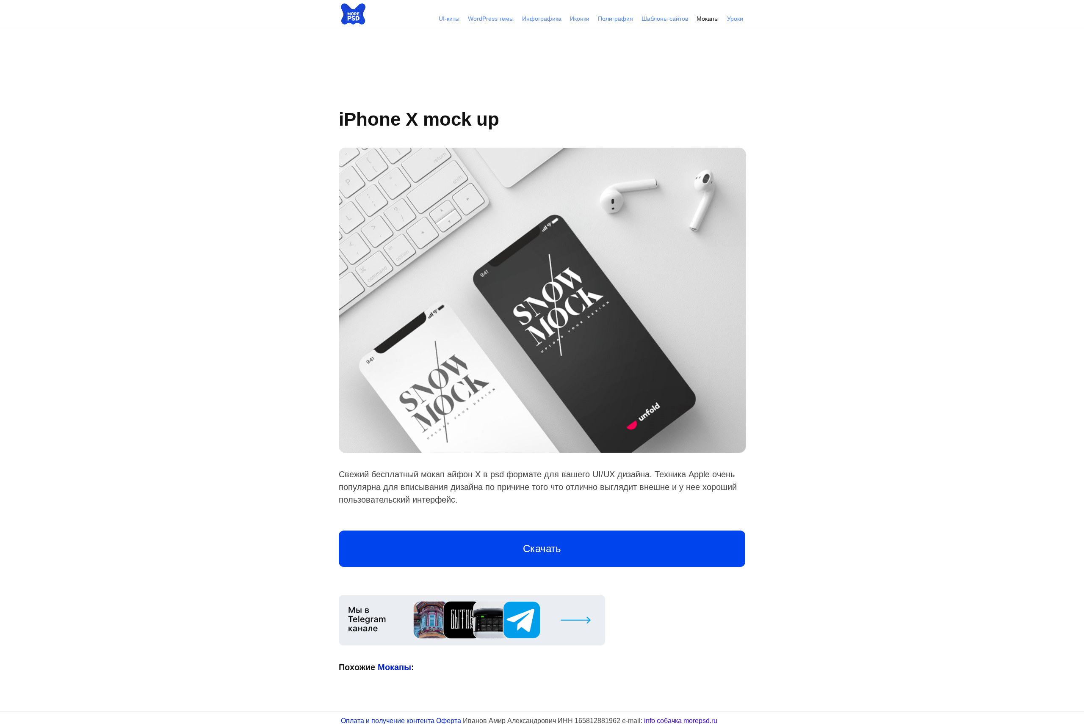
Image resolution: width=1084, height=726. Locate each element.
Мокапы (708, 18)
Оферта (448, 720)
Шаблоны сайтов (665, 18)
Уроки (735, 18)
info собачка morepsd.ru (680, 720)
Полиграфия (615, 18)
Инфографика (541, 18)
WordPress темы (491, 18)
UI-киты (449, 18)
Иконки (579, 18)
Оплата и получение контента (387, 720)
